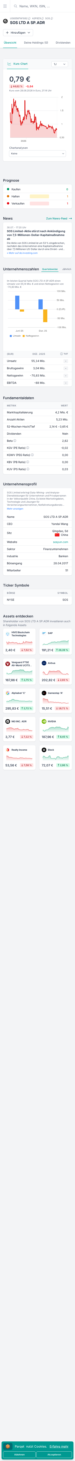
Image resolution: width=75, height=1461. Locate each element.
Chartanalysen (18, 147)
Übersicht (10, 42)
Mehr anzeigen (15, 508)
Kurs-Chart (20, 63)
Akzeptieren (54, 1454)
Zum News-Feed (57, 218)
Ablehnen (19, 1454)
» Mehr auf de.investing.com (22, 252)
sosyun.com (60, 542)
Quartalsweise (50, 269)
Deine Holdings (36, 42)
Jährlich (66, 269)
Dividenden (63, 42)
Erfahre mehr (59, 1446)
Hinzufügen (18, 32)
